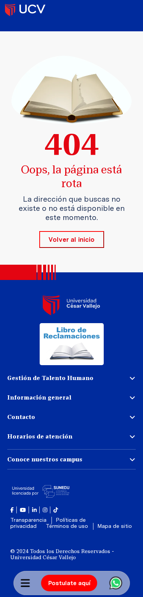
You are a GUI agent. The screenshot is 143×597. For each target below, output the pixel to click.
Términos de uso (68, 526)
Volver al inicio (71, 239)
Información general (39, 397)
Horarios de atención (39, 436)
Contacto (21, 417)
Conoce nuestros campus (44, 459)
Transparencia (29, 520)
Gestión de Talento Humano (50, 378)
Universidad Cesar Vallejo (25, 9)
